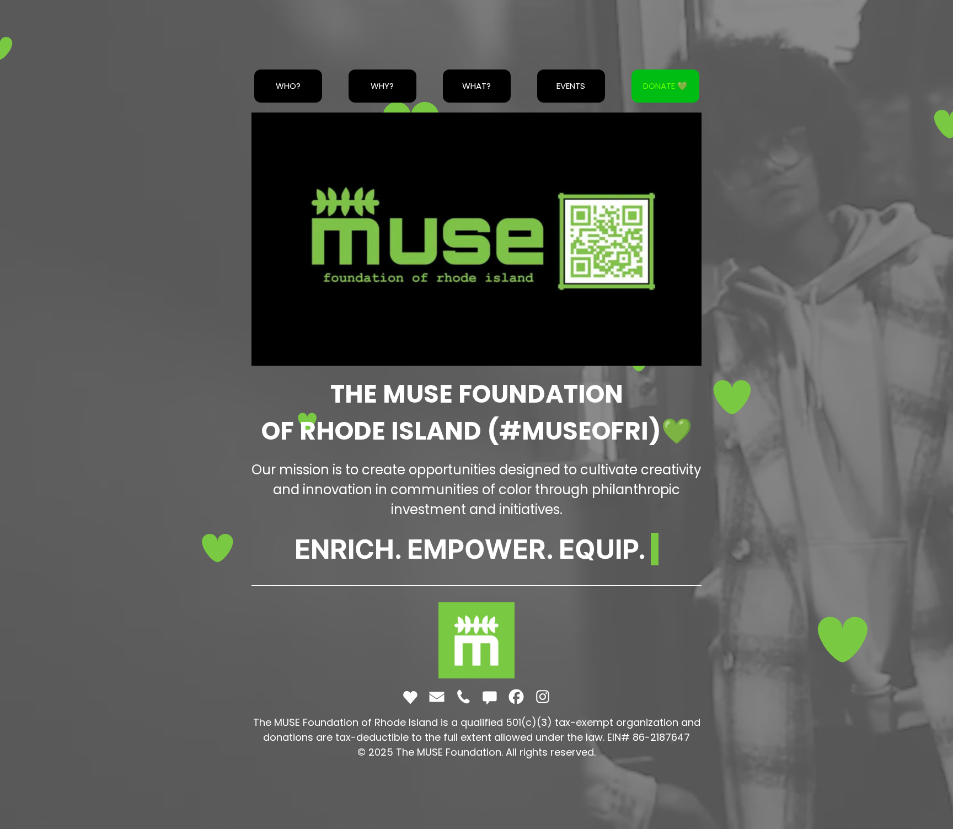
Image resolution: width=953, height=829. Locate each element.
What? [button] (476, 86)
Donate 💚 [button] (665, 86)
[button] (410, 696)
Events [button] (570, 86)
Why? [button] (382, 86)
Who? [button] (288, 86)
